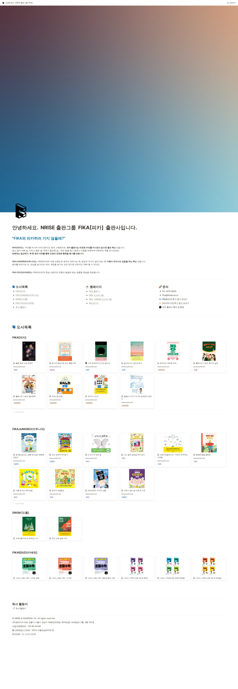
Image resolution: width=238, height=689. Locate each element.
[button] (18, 2)
